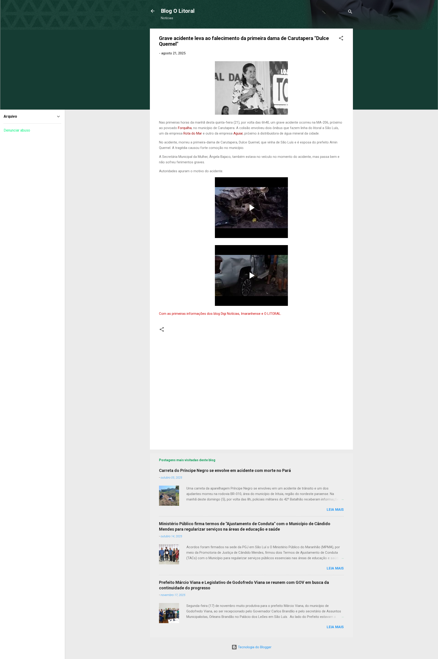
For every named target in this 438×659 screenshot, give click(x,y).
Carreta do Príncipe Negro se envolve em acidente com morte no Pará (225, 470)
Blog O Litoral (178, 11)
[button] (341, 38)
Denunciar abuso (17, 130)
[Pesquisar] (350, 12)
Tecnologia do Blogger (254, 647)
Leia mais (335, 510)
